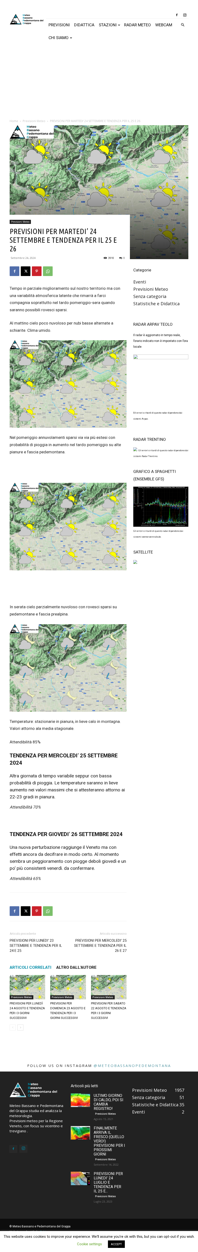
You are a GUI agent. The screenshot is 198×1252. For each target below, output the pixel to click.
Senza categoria (149, 296)
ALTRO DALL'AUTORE (76, 967)
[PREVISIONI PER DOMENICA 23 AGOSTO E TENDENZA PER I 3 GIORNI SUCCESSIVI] (68, 987)
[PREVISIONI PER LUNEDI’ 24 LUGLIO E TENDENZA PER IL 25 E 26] (80, 1178)
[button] (182, 25)
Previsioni (59, 24)
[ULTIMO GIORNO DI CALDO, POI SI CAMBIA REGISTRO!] (80, 1100)
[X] (25, 271)
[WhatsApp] (48, 271)
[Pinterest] (37, 271)
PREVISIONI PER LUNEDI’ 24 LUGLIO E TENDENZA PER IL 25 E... (108, 1182)
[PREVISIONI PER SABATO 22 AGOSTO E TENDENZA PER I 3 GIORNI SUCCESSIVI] (109, 987)
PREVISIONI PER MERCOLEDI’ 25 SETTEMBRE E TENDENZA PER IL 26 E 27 (100, 945)
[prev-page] (13, 1027)
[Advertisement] (99, 80)
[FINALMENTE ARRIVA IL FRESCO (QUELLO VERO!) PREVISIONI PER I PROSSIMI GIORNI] (80, 1133)
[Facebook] (176, 15)
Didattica (84, 24)
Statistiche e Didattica (156, 303)
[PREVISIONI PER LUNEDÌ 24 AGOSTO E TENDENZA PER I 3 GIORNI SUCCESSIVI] (27, 987)
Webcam (163, 24)
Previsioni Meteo (20, 221)
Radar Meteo (137, 24)
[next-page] (20, 1027)
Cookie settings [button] (89, 1244)
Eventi (139, 282)
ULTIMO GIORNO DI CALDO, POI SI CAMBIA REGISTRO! (108, 1102)
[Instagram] (184, 15)
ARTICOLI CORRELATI (30, 967)
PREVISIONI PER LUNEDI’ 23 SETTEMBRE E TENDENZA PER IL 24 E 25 (36, 945)
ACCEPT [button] (116, 1244)
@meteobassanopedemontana (132, 1065)
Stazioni (108, 24)
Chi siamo (59, 37)
